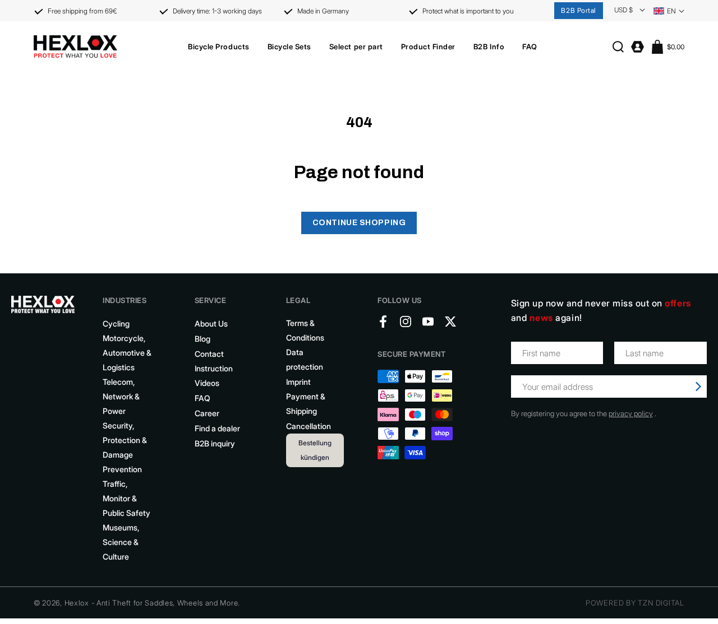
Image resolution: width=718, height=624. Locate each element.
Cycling (116, 323)
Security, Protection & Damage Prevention (125, 447)
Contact (209, 353)
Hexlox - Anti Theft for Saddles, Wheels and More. (152, 602)
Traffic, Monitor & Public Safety (126, 498)
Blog (202, 338)
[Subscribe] (698, 386)
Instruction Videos (214, 376)
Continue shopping (359, 222)
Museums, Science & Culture (121, 542)
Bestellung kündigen (315, 450)
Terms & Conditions (305, 330)
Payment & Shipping (305, 404)
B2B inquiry (215, 443)
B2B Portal (578, 10)
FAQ (202, 398)
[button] (218, 46)
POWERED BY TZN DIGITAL (635, 602)
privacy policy (631, 413)
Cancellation (308, 426)
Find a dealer (217, 428)
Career (207, 413)
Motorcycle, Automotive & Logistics (127, 352)
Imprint (298, 381)
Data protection (304, 359)
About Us (211, 323)
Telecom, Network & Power (121, 396)
